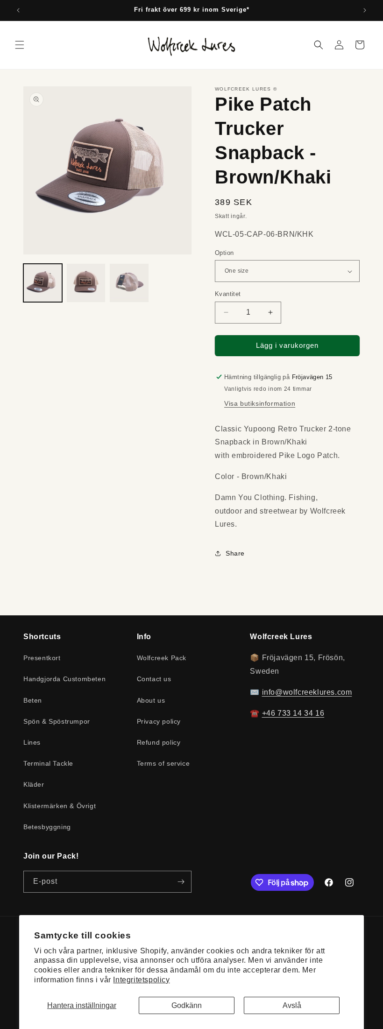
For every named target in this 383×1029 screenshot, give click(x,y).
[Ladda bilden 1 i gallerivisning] (42, 283)
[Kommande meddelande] (365, 10)
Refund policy (159, 742)
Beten (32, 700)
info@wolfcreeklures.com (307, 692)
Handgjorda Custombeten (64, 679)
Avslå (292, 1005)
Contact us (154, 679)
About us (151, 700)
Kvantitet (228, 293)
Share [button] (235, 553)
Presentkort (42, 658)
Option (224, 252)
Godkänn (186, 1005)
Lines (32, 742)
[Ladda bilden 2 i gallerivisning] (86, 283)
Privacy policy (159, 721)
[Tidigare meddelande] (18, 10)
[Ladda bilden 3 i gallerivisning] (129, 283)
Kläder (33, 784)
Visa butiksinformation (259, 403)
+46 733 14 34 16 (293, 713)
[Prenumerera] (180, 882)
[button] (19, 45)
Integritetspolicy (141, 980)
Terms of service (163, 763)
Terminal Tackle (48, 763)
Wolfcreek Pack (161, 658)
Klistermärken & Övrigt (59, 806)
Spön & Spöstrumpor (56, 721)
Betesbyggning (47, 827)
